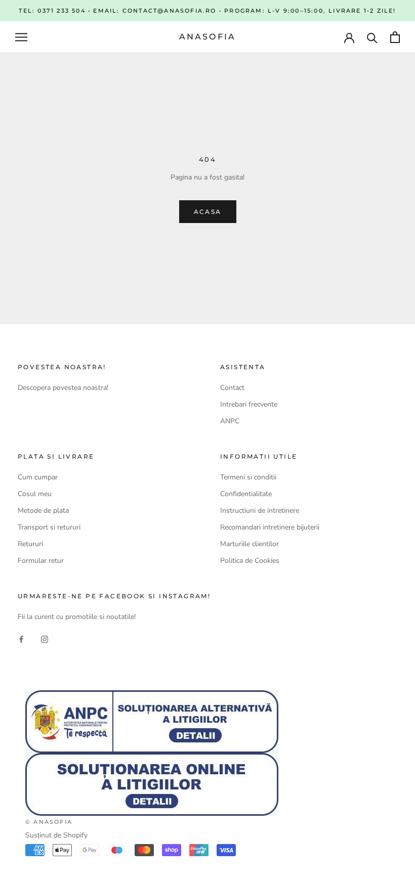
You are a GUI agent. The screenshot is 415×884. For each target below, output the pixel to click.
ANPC (229, 421)
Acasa (208, 211)
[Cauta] (372, 37)
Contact (232, 387)
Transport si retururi (49, 527)
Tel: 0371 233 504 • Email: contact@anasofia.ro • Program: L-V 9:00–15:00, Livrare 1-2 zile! (207, 10)
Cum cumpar (38, 477)
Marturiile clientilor (249, 544)
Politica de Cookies (249, 560)
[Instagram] (44, 639)
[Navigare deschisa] (21, 37)
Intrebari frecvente (248, 404)
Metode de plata (43, 510)
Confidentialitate (246, 494)
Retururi (30, 544)
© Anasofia (48, 821)
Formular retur (41, 560)
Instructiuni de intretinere (259, 510)
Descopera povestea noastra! (63, 387)
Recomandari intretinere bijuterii (269, 527)
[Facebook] (21, 639)
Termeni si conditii (248, 477)
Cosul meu (35, 494)
